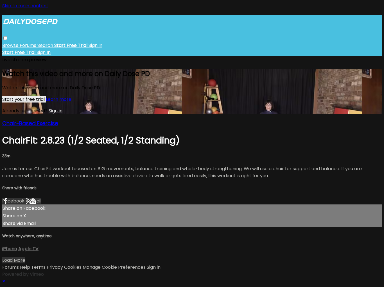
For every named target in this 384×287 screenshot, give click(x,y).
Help (25, 267)
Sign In (44, 52)
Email (35, 201)
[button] (5, 38)
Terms (39, 267)
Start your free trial (24, 99)
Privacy (55, 267)
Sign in (95, 45)
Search (45, 45)
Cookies (73, 267)
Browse (11, 45)
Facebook (14, 201)
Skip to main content (25, 6)
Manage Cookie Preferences (115, 267)
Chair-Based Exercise (30, 123)
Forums (28, 45)
